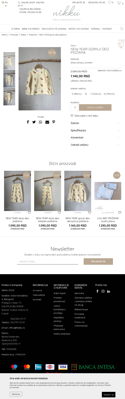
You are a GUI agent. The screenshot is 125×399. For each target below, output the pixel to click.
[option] (9, 61)
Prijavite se (98, 261)
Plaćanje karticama (59, 327)
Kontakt (37, 299)
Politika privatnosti (59, 299)
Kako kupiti (60, 293)
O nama (37, 290)
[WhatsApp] (40, 122)
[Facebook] (28, 122)
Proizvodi (14, 34)
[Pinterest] (53, 122)
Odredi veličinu (79, 144)
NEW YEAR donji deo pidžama (17, 220)
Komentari (77, 137)
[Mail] (47, 122)
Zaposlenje (39, 294)
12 (86, 93)
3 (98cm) (77, 93)
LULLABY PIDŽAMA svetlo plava (108, 220)
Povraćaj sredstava (80, 315)
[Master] (26, 367)
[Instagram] (103, 291)
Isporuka (79, 293)
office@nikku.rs (17, 327)
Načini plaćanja (62, 333)
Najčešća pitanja (59, 319)
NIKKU (5, 34)
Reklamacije (81, 309)
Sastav (75, 123)
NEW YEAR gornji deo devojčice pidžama (78, 220)
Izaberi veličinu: (78, 88)
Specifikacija (78, 130)
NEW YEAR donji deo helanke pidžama (47, 220)
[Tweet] (34, 122)
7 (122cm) (95, 93)
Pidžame (33, 34)
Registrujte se (96, 2)
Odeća (23, 34)
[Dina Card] (50, 367)
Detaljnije (16, 394)
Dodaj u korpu (95, 107)
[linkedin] (108, 291)
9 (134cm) (109, 93)
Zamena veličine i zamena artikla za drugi (83, 301)
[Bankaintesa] (93, 367)
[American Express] (38, 367)
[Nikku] (31, 105)
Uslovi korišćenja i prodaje (60, 309)
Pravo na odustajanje (81, 324)
